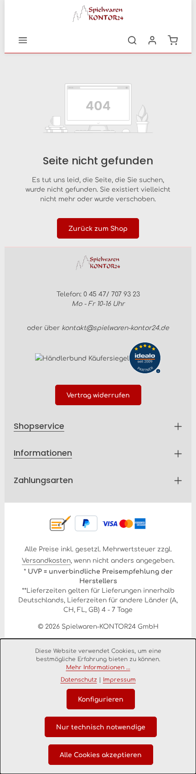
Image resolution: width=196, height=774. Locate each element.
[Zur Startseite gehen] (98, 13)
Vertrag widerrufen (98, 395)
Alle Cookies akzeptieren (101, 754)
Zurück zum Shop (98, 228)
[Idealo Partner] (145, 358)
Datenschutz (79, 679)
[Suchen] (132, 40)
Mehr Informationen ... (98, 667)
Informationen (43, 452)
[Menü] (23, 40)
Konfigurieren (101, 699)
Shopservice (39, 426)
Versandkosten (46, 560)
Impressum (119, 679)
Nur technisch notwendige (100, 727)
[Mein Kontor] (152, 40)
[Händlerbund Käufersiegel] (82, 357)
